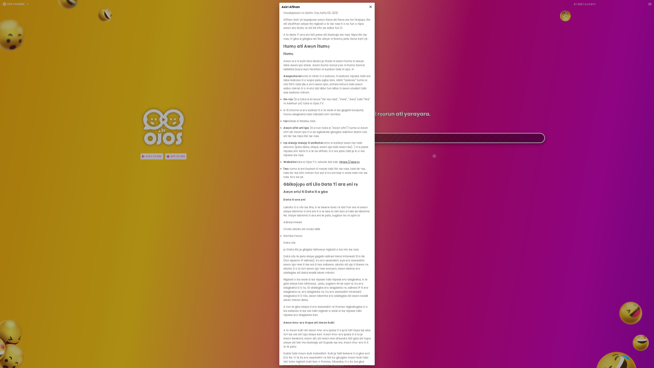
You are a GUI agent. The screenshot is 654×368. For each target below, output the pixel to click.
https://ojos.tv (349, 162)
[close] (371, 7)
